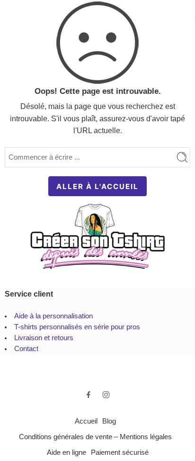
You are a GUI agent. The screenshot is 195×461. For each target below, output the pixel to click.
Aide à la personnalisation (53, 316)
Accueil (86, 421)
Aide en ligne (66, 452)
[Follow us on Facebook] (88, 394)
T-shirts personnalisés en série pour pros (77, 327)
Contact (26, 349)
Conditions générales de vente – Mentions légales (95, 437)
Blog (109, 421)
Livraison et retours (43, 338)
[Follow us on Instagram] (106, 394)
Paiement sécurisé (120, 452)
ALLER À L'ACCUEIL (97, 186)
